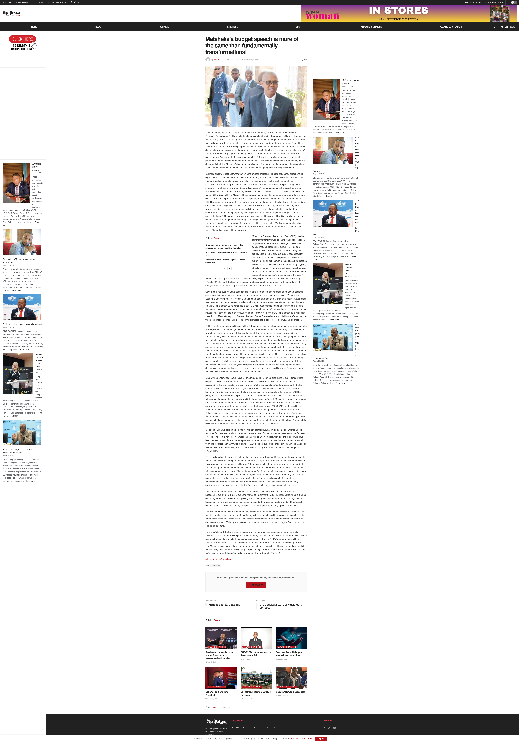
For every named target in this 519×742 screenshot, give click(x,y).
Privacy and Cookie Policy (301, 738)
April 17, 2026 (247, 699)
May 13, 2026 (211, 662)
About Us (235, 727)
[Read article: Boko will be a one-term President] (221, 678)
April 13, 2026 (282, 696)
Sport (32, 2)
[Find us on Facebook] (71, 2)
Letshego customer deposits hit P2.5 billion (39, 360)
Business (17, 2)
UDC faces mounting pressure (36, 166)
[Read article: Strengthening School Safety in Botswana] (256, 678)
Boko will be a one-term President (216, 693)
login (214, 707)
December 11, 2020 (231, 59)
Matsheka (216, 565)
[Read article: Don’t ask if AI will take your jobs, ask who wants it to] (291, 638)
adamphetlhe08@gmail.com (218, 559)
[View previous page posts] (225, 268)
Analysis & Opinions (43, 2)
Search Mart (209, 734)
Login (469, 2)
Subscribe (257, 585)
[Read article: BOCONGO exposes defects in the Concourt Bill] (256, 638)
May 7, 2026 (246, 659)
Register (478, 2)
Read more (16, 290)
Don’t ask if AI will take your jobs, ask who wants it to (225, 261)
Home (4, 2)
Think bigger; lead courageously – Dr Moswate (23, 324)
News (10, 2)
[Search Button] (495, 26)
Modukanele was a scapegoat (290, 691)
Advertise (247, 727)
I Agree (321, 738)
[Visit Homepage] (11, 13)
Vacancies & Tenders (59, 2)
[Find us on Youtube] (78, 2)
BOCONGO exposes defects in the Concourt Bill (226, 254)
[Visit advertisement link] (409, 13)
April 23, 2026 (212, 699)
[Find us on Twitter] (75, 2)
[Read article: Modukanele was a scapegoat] (291, 678)
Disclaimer (258, 727)
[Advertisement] (23, 110)
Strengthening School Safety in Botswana (256, 693)
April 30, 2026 (282, 659)
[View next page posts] (229, 268)
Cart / (510, 26)
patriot (216, 59)
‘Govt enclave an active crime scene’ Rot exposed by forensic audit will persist (224, 246)
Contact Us (271, 727)
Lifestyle (25, 2)
